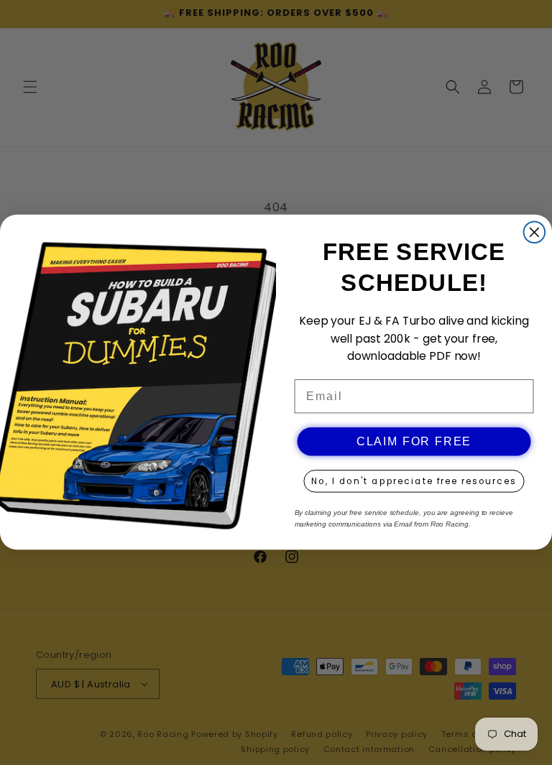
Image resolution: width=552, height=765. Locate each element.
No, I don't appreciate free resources (414, 482)
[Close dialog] (535, 233)
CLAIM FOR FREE (414, 442)
